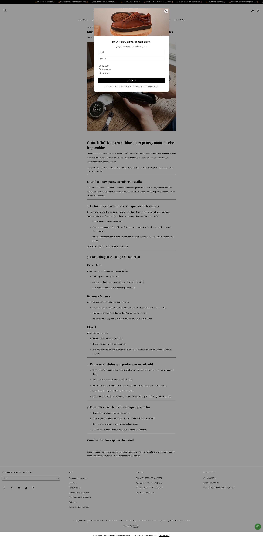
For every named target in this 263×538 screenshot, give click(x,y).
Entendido (164, 535)
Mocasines (106, 70)
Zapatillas (106, 73)
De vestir (105, 66)
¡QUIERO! (131, 80)
